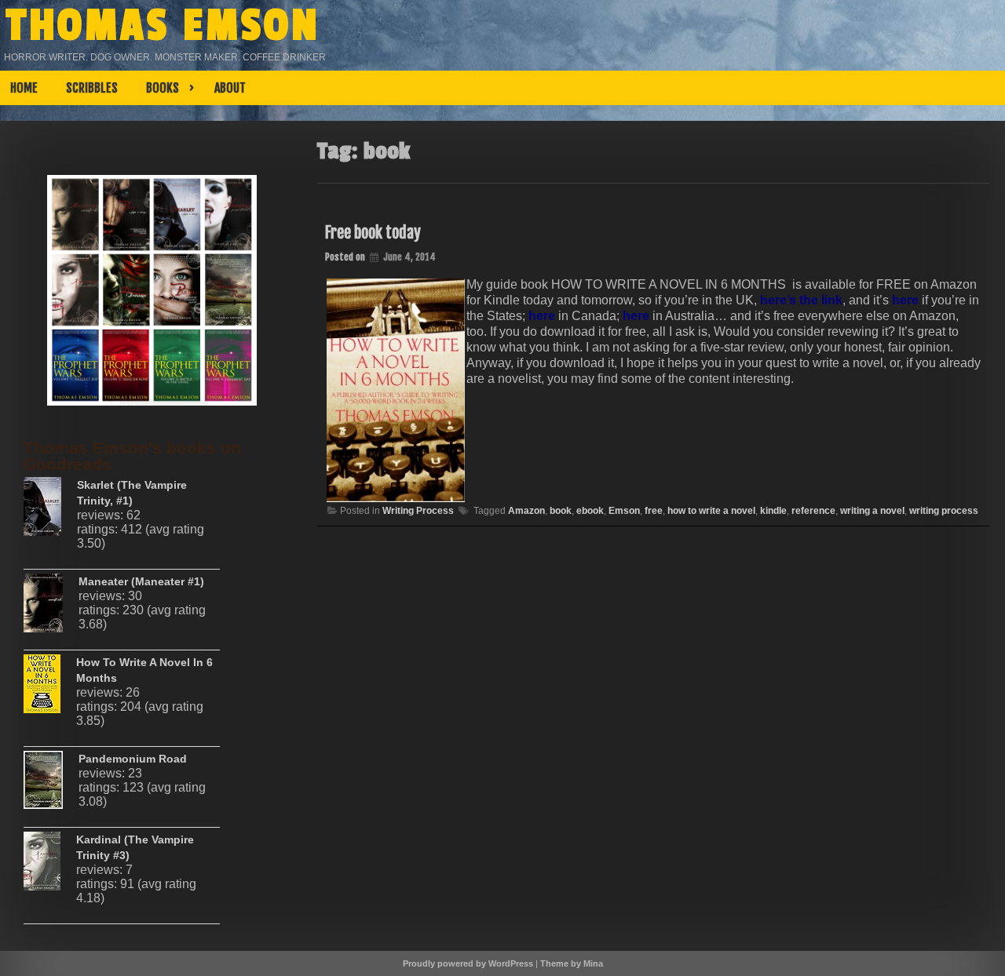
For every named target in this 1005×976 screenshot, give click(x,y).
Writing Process (418, 510)
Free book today (373, 232)
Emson (624, 510)
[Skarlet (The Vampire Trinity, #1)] (50, 512)
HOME (24, 88)
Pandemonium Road (133, 758)
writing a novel (872, 510)
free (654, 510)
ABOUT (230, 88)
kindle (773, 510)
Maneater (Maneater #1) (141, 581)
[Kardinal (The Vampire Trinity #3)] (50, 867)
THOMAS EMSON (163, 26)
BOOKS (162, 88)
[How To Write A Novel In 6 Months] (50, 689)
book (561, 510)
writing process (943, 510)
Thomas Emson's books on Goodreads (132, 456)
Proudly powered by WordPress (468, 963)
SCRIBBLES (92, 88)
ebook (590, 510)
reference (813, 510)
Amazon (526, 510)
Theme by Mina (571, 963)
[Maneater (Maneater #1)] (51, 609)
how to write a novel (711, 510)
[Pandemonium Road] (51, 786)
